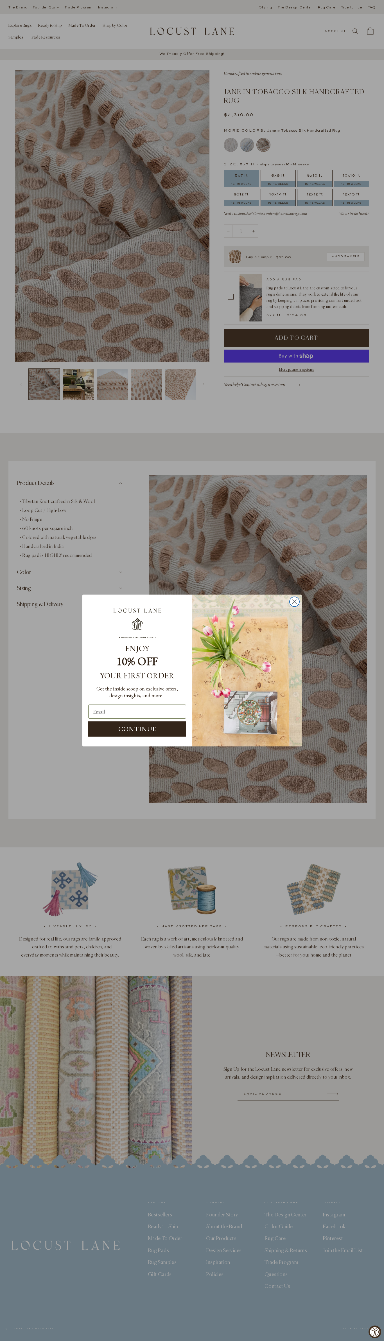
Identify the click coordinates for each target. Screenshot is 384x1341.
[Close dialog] (294, 602)
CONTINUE (137, 728)
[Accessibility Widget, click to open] (375, 1332)
